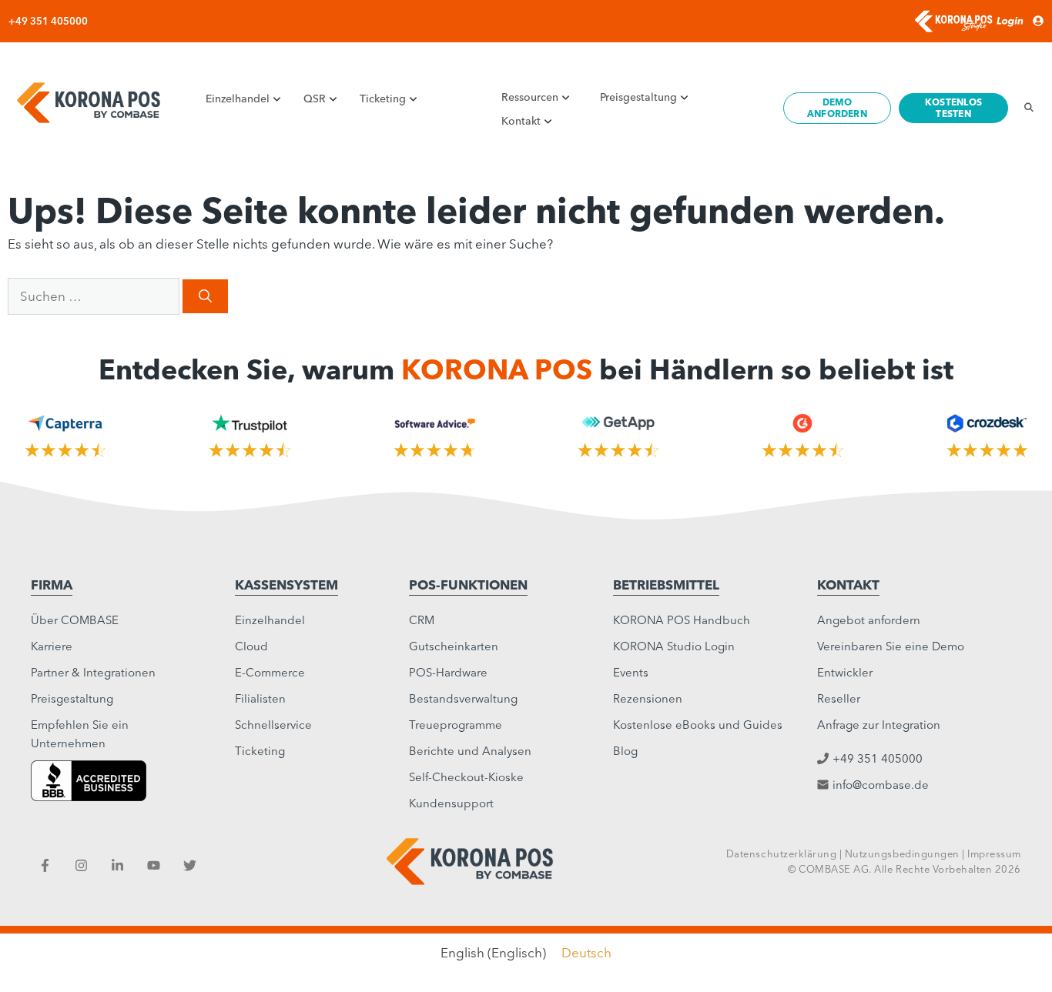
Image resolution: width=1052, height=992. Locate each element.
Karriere (51, 646)
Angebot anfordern (868, 620)
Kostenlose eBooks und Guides (697, 724)
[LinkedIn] (117, 865)
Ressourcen (529, 97)
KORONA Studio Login (674, 646)
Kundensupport (451, 803)
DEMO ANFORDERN (837, 107)
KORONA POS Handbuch (681, 620)
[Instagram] (81, 865)
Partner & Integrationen (93, 672)
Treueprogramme (455, 724)
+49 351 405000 (48, 21)
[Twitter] (190, 865)
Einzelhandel (238, 98)
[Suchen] (205, 295)
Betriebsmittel (666, 584)
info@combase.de (881, 784)
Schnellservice (273, 724)
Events (630, 672)
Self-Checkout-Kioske (466, 777)
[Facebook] (45, 865)
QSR (314, 98)
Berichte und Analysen (470, 750)
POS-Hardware (448, 672)
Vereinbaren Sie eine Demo (890, 646)
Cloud (251, 646)
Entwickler (845, 672)
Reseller (838, 698)
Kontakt (521, 121)
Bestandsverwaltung (463, 698)
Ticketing (383, 98)
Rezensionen (647, 698)
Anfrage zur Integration (878, 724)
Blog (625, 750)
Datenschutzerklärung (781, 853)
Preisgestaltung (638, 97)
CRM (421, 620)
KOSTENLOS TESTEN (953, 107)
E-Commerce (270, 672)
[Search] (1024, 108)
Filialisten (260, 698)
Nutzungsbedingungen (902, 853)
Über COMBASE (75, 620)
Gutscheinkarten (453, 646)
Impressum (994, 853)
